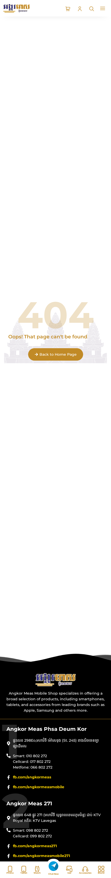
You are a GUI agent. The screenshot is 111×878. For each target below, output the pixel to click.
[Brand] (101, 869)
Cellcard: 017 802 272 (32, 761)
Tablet (23, 873)
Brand (101, 873)
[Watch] (37, 869)
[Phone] (10, 869)
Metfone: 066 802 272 (32, 767)
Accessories (85, 873)
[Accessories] (85, 869)
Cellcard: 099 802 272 (32, 836)
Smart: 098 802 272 (30, 830)
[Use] (69, 869)
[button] (103, 9)
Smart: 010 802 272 (30, 756)
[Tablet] (24, 869)
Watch (37, 873)
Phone (10, 873)
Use (69, 873)
